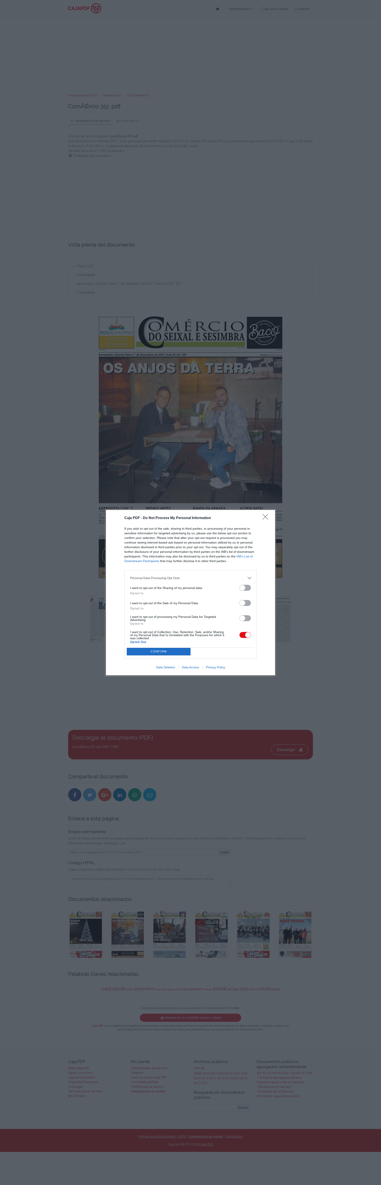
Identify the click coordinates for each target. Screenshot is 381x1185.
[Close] (267, 518)
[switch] (245, 588)
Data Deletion (165, 667)
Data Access (190, 667)
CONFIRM (159, 651)
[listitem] (190, 578)
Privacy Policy (215, 667)
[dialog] (190, 593)
